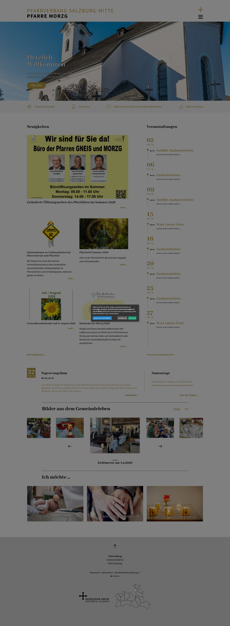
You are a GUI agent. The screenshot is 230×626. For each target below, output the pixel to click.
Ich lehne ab (122, 318)
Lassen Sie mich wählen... (102, 318)
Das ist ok (132, 318)
